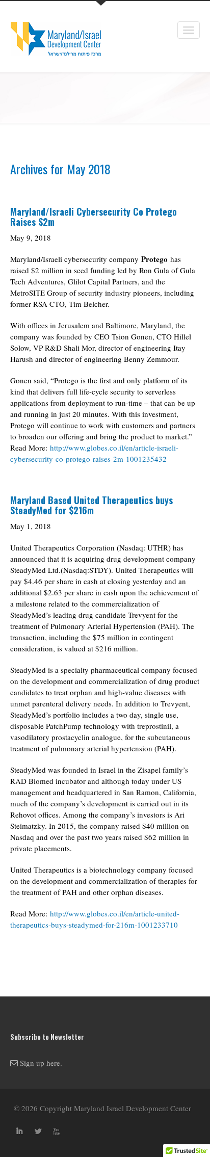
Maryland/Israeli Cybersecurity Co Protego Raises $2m (93, 216)
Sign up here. (40, 1063)
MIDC (51, 36)
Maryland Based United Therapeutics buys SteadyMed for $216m (91, 505)
